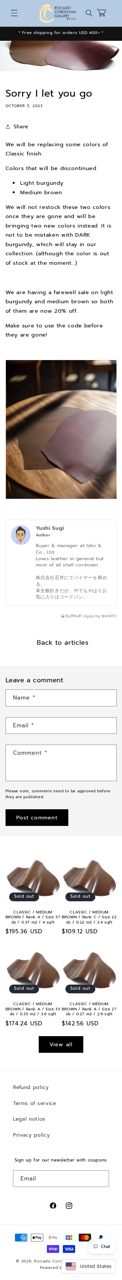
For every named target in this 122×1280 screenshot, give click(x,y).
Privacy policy (31, 1135)
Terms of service (34, 1103)
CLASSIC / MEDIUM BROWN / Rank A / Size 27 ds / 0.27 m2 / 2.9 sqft (89, 1009)
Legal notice (29, 1119)
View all (61, 1044)
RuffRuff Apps (80, 616)
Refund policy (31, 1087)
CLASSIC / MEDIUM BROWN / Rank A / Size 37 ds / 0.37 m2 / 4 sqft (33, 917)
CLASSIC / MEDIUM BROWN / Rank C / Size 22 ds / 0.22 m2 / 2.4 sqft (89, 917)
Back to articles (63, 642)
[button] (14, 13)
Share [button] (21, 126)
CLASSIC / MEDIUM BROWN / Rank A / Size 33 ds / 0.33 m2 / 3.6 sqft (33, 1009)
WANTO (108, 616)
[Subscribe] (101, 1178)
